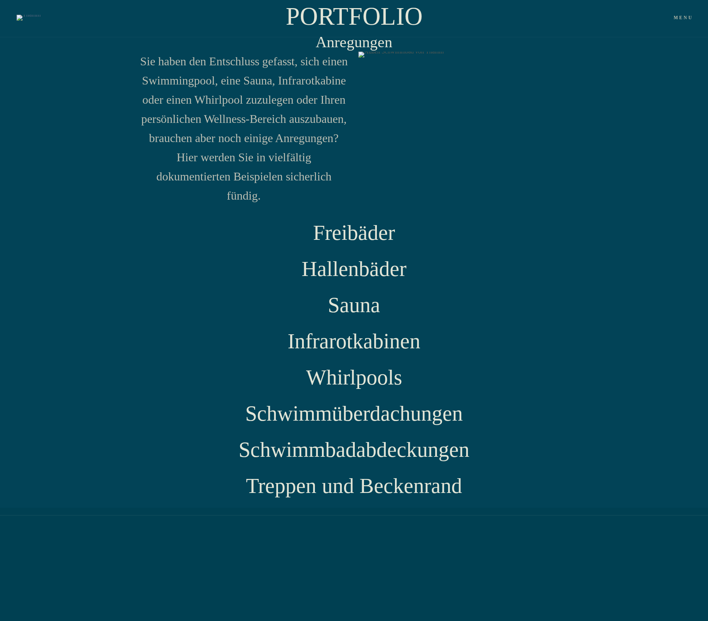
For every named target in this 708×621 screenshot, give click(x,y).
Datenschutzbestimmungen (132, 540)
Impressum (194, 540)
